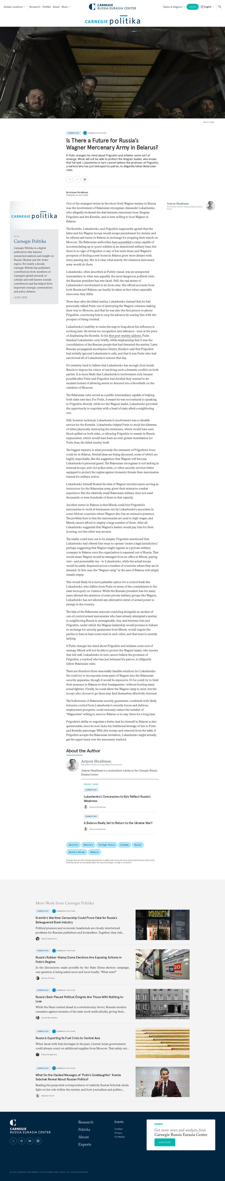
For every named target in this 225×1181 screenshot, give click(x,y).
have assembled (121, 242)
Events (119, 1122)
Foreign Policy (107, 845)
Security (73, 845)
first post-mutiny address (125, 335)
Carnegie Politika (97, 133)
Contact (118, 1128)
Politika (46, 6)
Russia (137, 845)
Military (88, 845)
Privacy (118, 1132)
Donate (192, 6)
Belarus (94, 852)
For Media (119, 1136)
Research (34, 6)
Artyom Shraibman (78, 192)
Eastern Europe (77, 852)
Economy (124, 845)
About (56, 6)
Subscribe (165, 1142)
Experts (84, 1144)
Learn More (20, 297)
